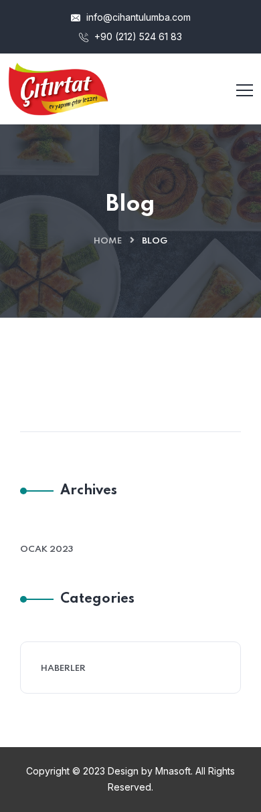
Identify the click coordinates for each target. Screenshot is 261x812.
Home (108, 241)
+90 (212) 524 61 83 (137, 36)
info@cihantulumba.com (137, 17)
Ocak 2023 (46, 549)
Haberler (63, 668)
